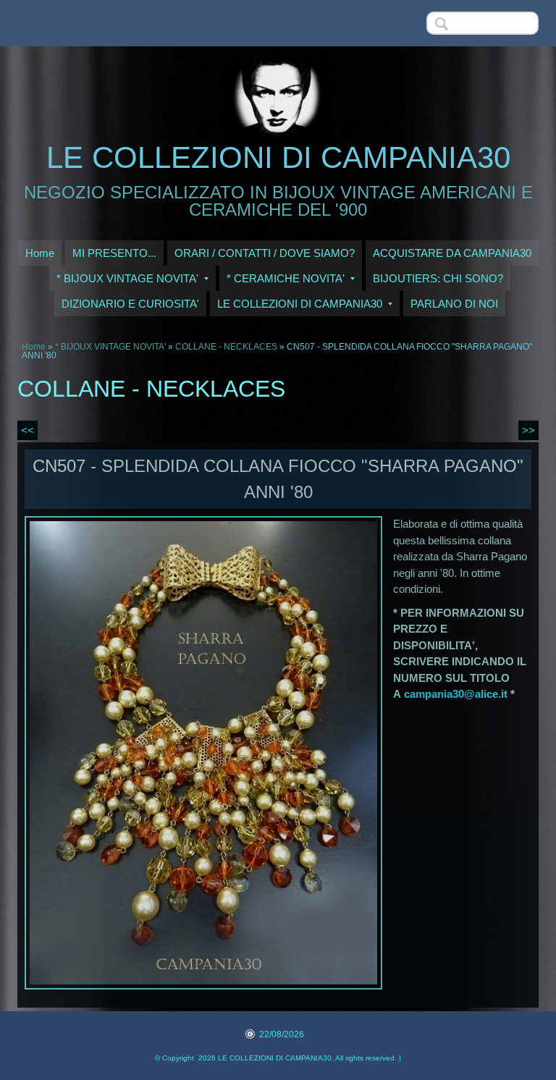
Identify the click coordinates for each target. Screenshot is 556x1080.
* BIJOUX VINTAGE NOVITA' (127, 278)
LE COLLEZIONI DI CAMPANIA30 (278, 157)
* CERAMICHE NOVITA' (286, 278)
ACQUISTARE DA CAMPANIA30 (452, 253)
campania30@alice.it (455, 694)
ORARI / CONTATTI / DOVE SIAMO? (264, 253)
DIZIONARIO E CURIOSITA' (130, 304)
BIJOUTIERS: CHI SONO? (438, 278)
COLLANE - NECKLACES (226, 347)
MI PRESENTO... (114, 253)
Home (39, 253)
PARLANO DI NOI (454, 304)
